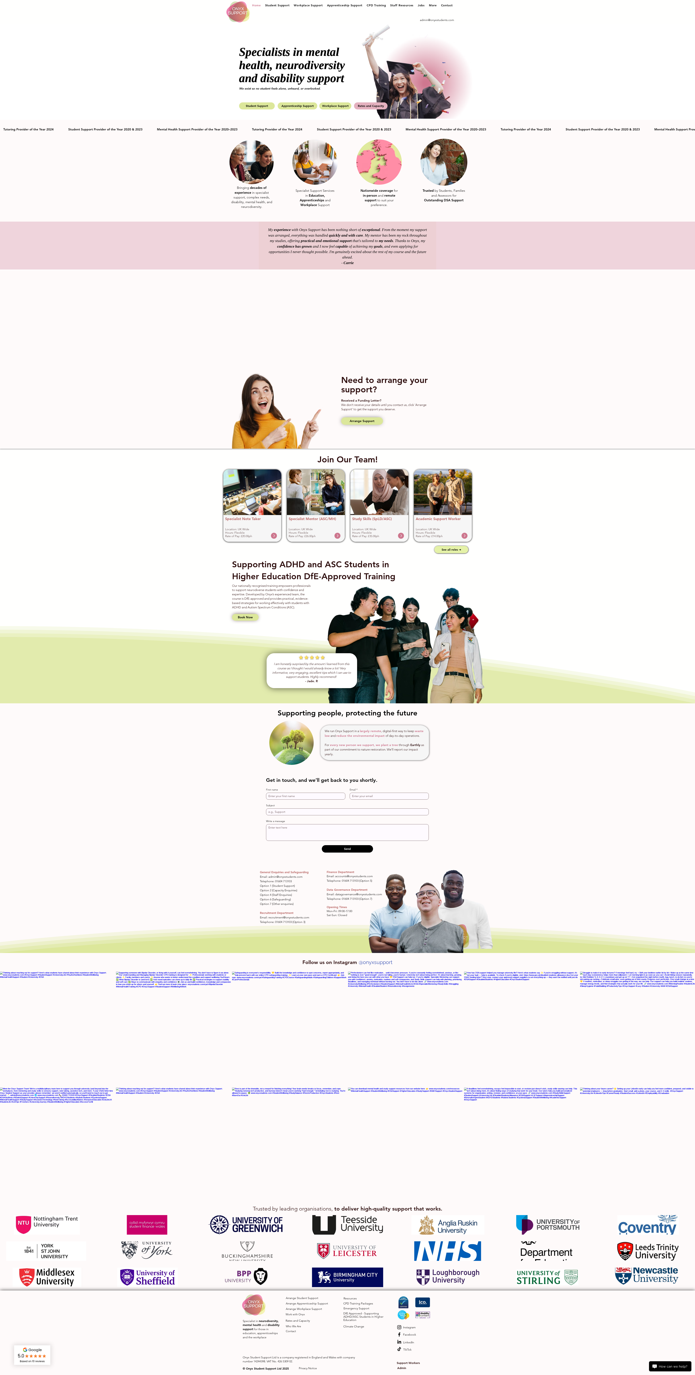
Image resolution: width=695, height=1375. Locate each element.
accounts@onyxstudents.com (354, 876)
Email (353, 789)
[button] (277, 5)
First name (272, 789)
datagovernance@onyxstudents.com (358, 894)
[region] (252, 505)
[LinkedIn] (399, 1341)
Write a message (275, 821)
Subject (270, 805)
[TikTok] (399, 1349)
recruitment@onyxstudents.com (288, 917)
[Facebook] (399, 1334)
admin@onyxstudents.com (285, 876)
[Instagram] (399, 1327)
